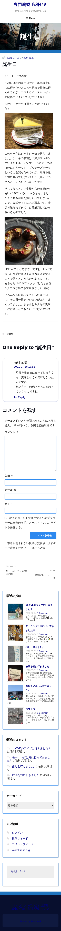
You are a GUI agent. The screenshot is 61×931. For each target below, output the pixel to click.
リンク (45, 908)
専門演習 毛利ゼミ (30, 4)
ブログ (28, 905)
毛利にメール (18, 871)
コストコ (30, 709)
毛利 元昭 (33, 908)
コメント (12, 432)
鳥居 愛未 (29, 57)
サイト (9, 504)
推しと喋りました (35, 647)
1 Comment (42, 613)
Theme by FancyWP (31, 921)
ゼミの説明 (41, 905)
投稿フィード (20, 838)
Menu (32, 18)
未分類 (10, 334)
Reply (21, 397)
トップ (17, 905)
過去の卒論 (18, 908)
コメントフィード (23, 844)
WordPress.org (21, 850)
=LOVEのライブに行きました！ (31, 748)
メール (10, 489)
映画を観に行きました (37, 666)
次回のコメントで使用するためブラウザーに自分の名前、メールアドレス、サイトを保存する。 (30, 523)
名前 (9, 475)
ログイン (17, 832)
